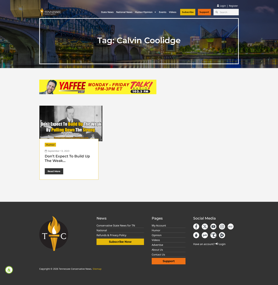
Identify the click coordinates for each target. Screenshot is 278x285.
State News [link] (107, 12)
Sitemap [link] (97, 268)
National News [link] (124, 12)
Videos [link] (172, 12)
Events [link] (162, 12)
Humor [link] (50, 144)
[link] (9, 270)
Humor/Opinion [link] (144, 12)
